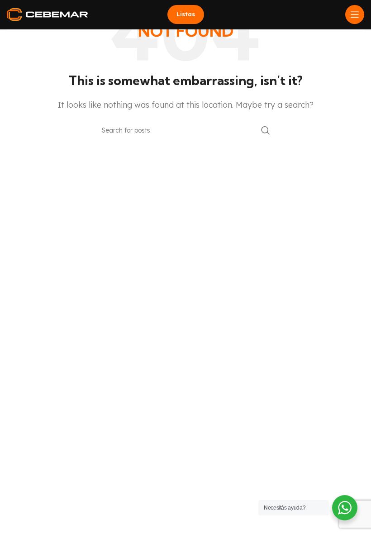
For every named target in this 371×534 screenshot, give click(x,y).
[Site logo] (47, 13)
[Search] (265, 130)
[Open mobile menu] (355, 14)
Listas (185, 14)
